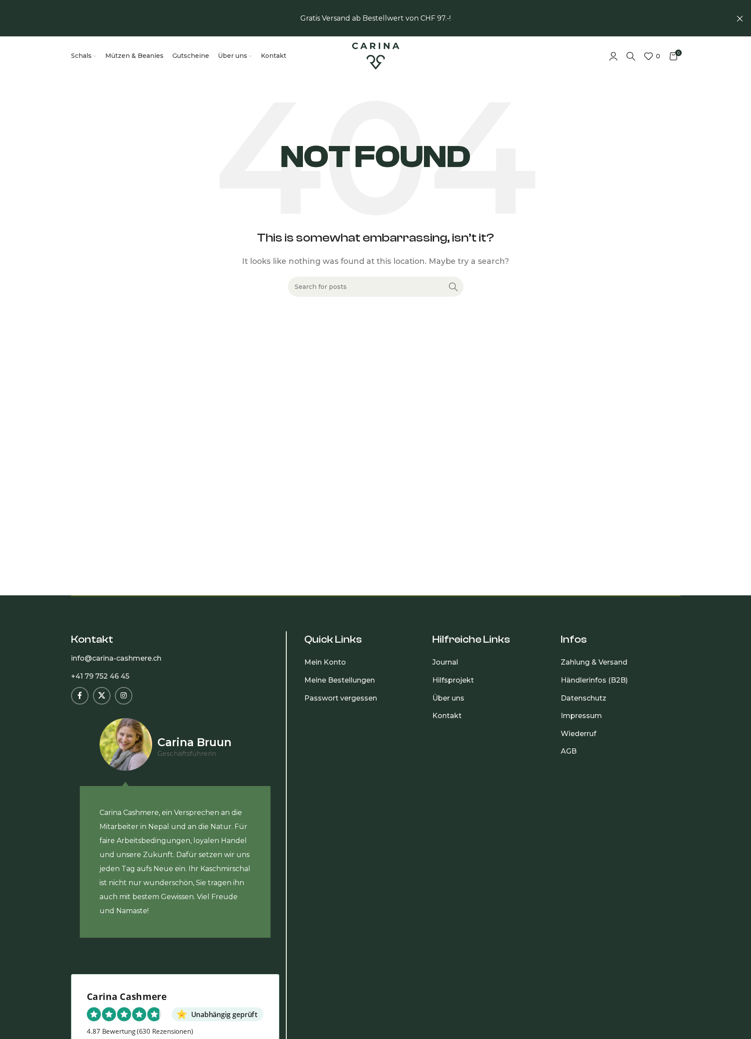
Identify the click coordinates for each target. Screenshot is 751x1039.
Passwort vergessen (340, 698)
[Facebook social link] (80, 696)
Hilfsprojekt (453, 680)
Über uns (448, 698)
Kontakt (447, 716)
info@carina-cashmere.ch (116, 658)
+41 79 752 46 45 (100, 676)
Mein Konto (325, 662)
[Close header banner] (740, 18)
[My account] (613, 56)
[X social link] (101, 696)
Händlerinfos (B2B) (594, 680)
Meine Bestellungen (339, 680)
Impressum (581, 716)
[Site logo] (375, 55)
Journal (445, 662)
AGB (569, 751)
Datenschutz (583, 698)
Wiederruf (578, 733)
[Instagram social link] (123, 696)
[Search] (631, 56)
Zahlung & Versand (594, 662)
